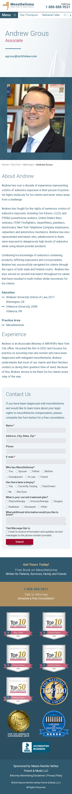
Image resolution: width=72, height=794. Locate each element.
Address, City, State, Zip (20, 436)
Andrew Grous (44, 164)
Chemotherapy (17, 501)
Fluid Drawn (49, 486)
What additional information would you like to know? (32, 513)
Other (44, 506)
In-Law (31, 476)
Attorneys (28, 164)
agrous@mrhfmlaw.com (21, 56)
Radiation (14, 506)
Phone (9, 446)
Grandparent (16, 476)
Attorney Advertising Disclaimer (27, 775)
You (11, 471)
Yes (11, 486)
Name (9, 425)
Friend (44, 476)
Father (35, 471)
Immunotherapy (40, 501)
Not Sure (22, 491)
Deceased (30, 506)
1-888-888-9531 (57, 7)
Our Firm (16, 164)
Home (5, 164)
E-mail (9, 457)
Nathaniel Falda (51, 15)
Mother (49, 471)
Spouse (23, 471)
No (10, 491)
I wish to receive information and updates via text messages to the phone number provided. (34, 533)
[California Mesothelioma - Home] (18, 5)
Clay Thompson (29, 15)
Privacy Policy (54, 775)
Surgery (58, 501)
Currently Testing (27, 486)
